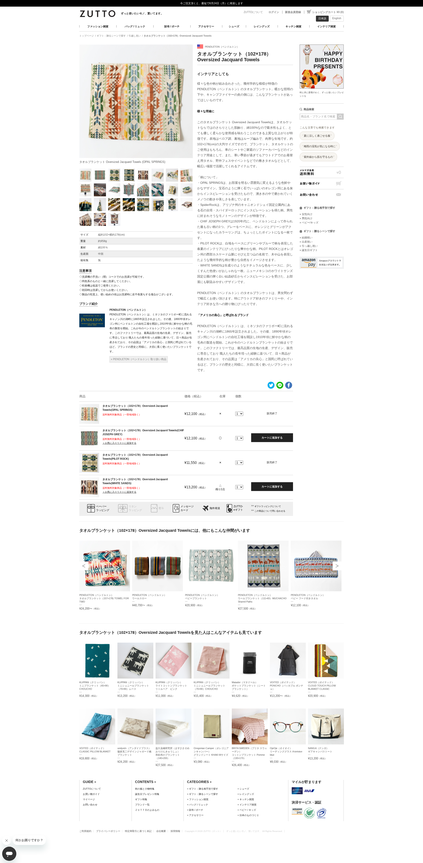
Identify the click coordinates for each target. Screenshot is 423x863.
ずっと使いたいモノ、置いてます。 (142, 13)
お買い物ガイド (322, 183)
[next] (337, 566)
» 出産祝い (306, 241)
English (336, 18)
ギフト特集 (141, 799)
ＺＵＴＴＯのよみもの (147, 810)
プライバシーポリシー (108, 831)
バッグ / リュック (135, 26)
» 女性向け (306, 214)
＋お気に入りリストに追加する (119, 443)
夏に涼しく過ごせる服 (317, 135)
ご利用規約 (85, 831)
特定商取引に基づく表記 (138, 831)
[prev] (83, 566)
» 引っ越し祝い (309, 245)
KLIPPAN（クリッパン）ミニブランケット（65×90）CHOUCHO (94, 685)
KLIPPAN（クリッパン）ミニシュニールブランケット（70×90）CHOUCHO (209, 685)
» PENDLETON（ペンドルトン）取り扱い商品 (138, 359)
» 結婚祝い (306, 237)
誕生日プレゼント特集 (147, 794)
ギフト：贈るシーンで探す (111, 35)
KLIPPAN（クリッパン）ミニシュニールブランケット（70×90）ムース (133, 685)
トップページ (86, 35)
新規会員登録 (293, 12)
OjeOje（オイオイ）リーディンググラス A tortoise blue (286, 751)
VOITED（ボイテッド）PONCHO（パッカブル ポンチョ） (286, 685)
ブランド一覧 (142, 804)
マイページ (89, 799)
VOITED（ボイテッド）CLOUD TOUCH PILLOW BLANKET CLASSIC (322, 685)
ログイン (274, 12)
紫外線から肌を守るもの (318, 156)
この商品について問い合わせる (269, 511)
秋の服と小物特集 (144, 788)
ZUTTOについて (253, 12)
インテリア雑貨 (326, 26)
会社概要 (161, 831)
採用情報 (175, 831)
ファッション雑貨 (97, 26)
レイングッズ (262, 26)
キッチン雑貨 (293, 26)
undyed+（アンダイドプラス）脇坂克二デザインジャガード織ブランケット (134, 751)
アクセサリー (206, 26)
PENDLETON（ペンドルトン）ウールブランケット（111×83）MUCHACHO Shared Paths (262, 598)
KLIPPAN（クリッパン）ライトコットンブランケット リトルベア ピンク (172, 685)
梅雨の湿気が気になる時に (320, 146)
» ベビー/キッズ (309, 222)
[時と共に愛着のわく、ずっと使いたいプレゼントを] (322, 43)
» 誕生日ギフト (309, 250)
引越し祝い (135, 35)
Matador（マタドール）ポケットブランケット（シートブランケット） (249, 685)
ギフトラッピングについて (267, 506)
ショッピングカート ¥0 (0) (328, 12)
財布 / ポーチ (172, 26)
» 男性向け (306, 218)
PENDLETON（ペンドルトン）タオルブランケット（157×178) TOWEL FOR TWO (104, 598)
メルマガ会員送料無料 (322, 172)
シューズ (234, 26)
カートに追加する (272, 437)
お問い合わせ (322, 194)
